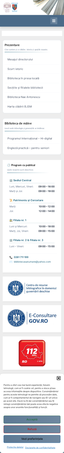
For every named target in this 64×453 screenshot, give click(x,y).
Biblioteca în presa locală (23, 78)
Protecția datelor (15, 447)
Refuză (32, 429)
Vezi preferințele (32, 438)
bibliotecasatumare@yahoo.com (32, 261)
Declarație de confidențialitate (40, 447)
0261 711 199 (21, 257)
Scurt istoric (15, 69)
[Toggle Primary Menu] (53, 20)
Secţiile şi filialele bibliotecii (25, 87)
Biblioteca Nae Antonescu (23, 97)
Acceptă (32, 419)
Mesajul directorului (20, 59)
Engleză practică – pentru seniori (28, 148)
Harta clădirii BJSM (19, 106)
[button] (58, 378)
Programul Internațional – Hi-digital (29, 138)
